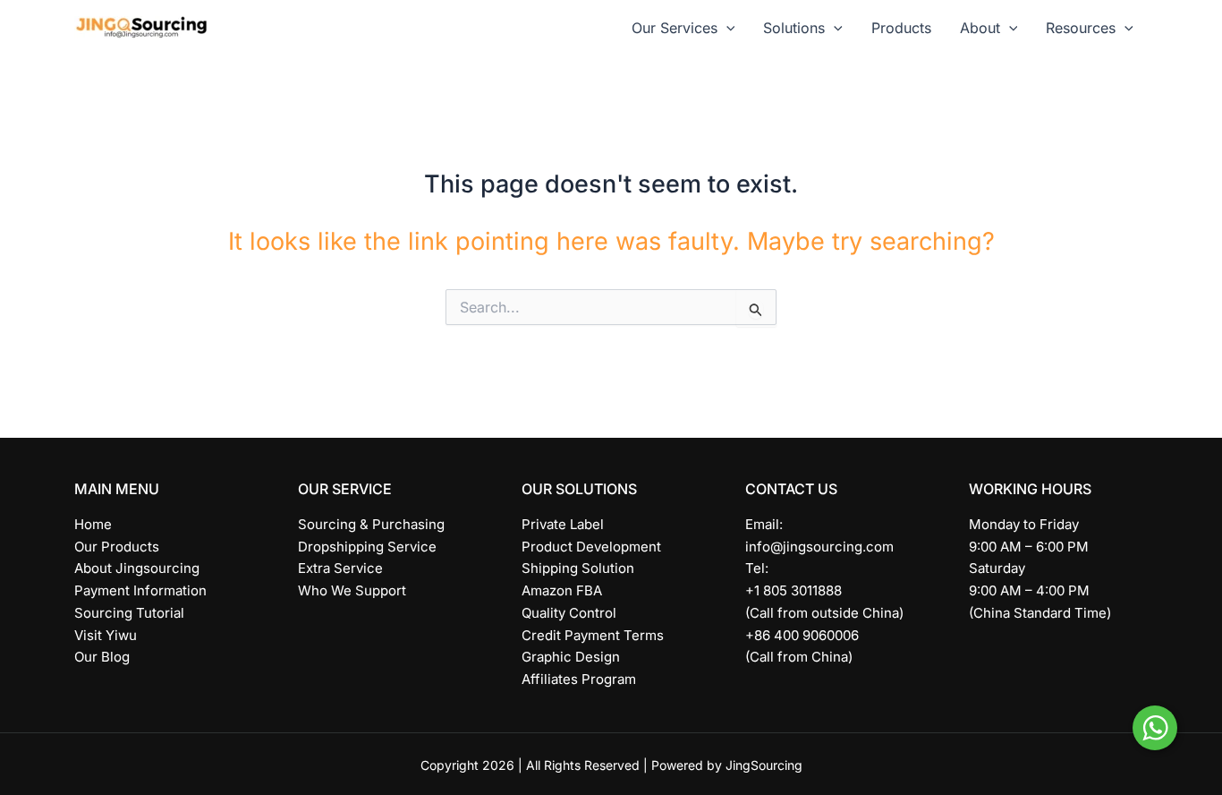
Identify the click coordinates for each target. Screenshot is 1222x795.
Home (93, 524)
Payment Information (140, 590)
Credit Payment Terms (593, 635)
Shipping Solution (578, 568)
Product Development (591, 546)
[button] (726, 28)
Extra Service (340, 568)
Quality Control (569, 612)
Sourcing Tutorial (129, 612)
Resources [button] (1081, 28)
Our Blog (102, 656)
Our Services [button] (674, 28)
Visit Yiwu (105, 635)
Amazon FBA (562, 590)
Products (901, 28)
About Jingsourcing (136, 568)
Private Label (563, 524)
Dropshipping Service (367, 546)
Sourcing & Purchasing (371, 524)
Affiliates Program (579, 679)
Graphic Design (571, 656)
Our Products (116, 546)
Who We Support (352, 590)
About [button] (980, 28)
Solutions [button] (794, 28)
